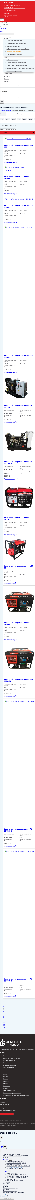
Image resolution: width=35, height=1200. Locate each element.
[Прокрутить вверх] (1, 1147)
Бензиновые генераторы (15, 40)
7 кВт (19, 119)
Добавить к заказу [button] (9, 162)
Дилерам (7, 13)
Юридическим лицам (10, 16)
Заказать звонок (7, 34)
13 (4, 1025)
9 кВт (30, 119)
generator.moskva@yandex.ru (12, 5)
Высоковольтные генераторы (16, 43)
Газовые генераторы (13, 46)
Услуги (5, 1171)
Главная (5, 1074)
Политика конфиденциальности (12, 1093)
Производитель (21, 114)
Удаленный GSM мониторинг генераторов (20, 68)
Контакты (7, 76)
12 (4, 1022)
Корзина (5, 1083)
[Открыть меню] (2, 102)
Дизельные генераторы (14, 51)
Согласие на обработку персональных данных (16, 1095)
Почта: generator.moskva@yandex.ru (15, 1155)
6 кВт (13, 119)
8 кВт (24, 119)
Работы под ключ (12, 60)
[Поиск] (16, 86)
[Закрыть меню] (0, 1150)
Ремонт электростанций (14, 71)
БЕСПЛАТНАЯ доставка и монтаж (14, 8)
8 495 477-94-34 (9, 2)
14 (4, 1027)
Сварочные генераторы (14, 54)
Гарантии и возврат (10, 10)
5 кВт (7, 119)
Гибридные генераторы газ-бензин (18, 49)
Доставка (7, 81)
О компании (8, 73)
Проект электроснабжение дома (17, 65)
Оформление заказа (9, 1090)
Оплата (6, 79)
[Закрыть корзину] (1, 1137)
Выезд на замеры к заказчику (16, 62)
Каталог (5, 1079)
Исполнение (11, 114)
